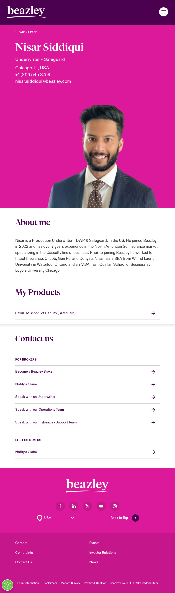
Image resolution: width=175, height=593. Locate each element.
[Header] (26, 12)
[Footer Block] (87, 486)
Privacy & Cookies (95, 583)
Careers (21, 543)
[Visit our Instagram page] (114, 506)
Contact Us (23, 562)
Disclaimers (50, 583)
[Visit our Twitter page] (87, 506)
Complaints (24, 553)
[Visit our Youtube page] (101, 506)
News (93, 562)
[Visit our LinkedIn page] (73, 506)
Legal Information (28, 583)
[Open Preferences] (7, 585)
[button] (163, 11)
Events (94, 543)
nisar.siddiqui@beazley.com (43, 81)
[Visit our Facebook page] (60, 506)
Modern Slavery (70, 583)
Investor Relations (102, 553)
